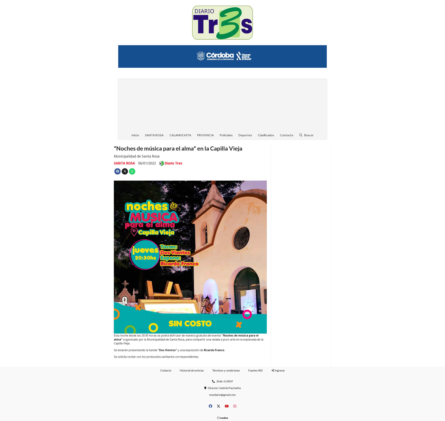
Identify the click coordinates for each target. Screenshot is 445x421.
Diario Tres (173, 163)
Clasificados (266, 135)
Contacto (286, 135)
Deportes (245, 135)
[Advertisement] (222, 105)
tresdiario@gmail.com (222, 394)
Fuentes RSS (255, 370)
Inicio (135, 135)
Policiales (226, 135)
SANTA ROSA (154, 135)
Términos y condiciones (226, 370)
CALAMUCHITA (180, 135)
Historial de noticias (192, 370)
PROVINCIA (205, 135)
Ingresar (279, 370)
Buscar (309, 135)
